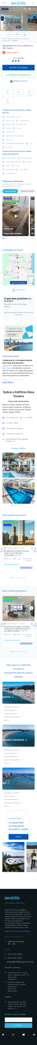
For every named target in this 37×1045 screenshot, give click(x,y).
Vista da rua (19, 290)
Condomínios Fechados (12, 717)
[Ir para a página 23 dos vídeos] (34, 238)
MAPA (19, 34)
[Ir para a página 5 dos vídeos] (9, 238)
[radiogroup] (18, 60)
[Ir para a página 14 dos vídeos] (21, 238)
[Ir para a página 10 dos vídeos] (16, 238)
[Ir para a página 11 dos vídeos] (17, 238)
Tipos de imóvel (9, 710)
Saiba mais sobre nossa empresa (17, 931)
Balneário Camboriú (13, 38)
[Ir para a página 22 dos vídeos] (32, 238)
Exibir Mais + (8, 382)
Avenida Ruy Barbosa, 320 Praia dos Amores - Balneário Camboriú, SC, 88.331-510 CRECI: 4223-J (17, 987)
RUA (27, 34)
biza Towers (7, 368)
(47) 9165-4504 (15, 958)
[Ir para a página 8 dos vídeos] (13, 238)
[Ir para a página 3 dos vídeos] (6, 238)
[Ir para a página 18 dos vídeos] (27, 238)
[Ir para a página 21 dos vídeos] (31, 238)
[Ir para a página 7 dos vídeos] (12, 238)
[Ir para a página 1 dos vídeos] (3, 238)
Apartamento (6, 40)
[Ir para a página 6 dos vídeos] (10, 238)
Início (4, 38)
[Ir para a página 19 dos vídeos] (28, 238)
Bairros (6, 720)
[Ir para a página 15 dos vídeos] (23, 238)
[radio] (13, 60)
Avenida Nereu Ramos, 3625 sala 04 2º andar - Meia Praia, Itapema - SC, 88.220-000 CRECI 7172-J (17, 1005)
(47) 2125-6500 (15, 954)
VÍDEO (12, 34)
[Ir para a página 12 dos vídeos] (19, 238)
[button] (18, 706)
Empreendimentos (10, 714)
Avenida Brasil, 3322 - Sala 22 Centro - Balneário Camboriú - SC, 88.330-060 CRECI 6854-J (19, 976)
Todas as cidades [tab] (10, 191)
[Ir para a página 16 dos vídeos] (24, 238)
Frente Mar (25, 38)
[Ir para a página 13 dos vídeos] (20, 238)
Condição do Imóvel (11, 707)
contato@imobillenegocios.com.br (20, 962)
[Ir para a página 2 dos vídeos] (5, 238)
